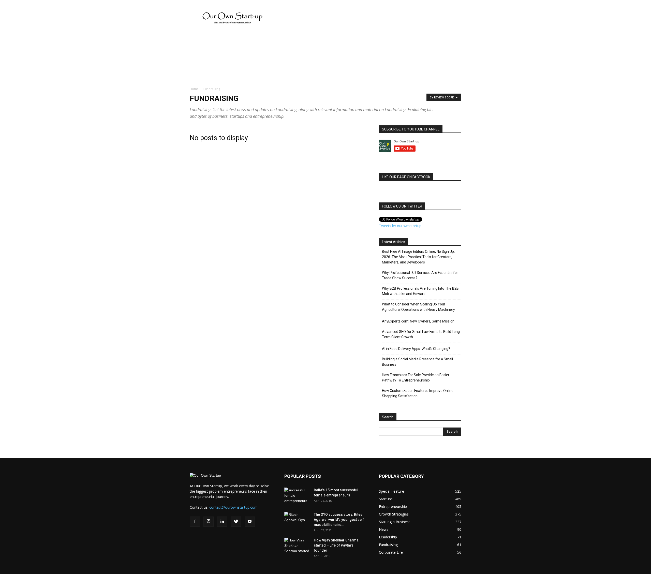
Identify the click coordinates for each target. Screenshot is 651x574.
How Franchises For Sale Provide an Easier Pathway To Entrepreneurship (415, 377)
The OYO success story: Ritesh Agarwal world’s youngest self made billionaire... (339, 519)
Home (194, 89)
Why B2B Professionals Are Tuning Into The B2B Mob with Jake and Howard (420, 291)
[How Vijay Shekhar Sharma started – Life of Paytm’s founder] (297, 546)
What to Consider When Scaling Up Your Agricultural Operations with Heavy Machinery (418, 307)
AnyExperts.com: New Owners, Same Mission (418, 321)
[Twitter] (236, 522)
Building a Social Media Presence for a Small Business (417, 361)
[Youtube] (250, 522)
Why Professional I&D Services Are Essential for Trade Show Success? (420, 275)
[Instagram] (208, 522)
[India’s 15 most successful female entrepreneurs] (297, 496)
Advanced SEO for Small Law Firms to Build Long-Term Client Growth (421, 334)
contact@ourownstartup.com (233, 507)
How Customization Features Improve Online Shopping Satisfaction (417, 393)
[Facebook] (195, 522)
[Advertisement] (15, 133)
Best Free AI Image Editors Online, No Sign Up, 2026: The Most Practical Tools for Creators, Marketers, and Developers (418, 256)
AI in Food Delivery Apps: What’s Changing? (416, 349)
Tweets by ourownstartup (400, 225)
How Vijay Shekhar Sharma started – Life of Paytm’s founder (336, 545)
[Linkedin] (222, 522)
